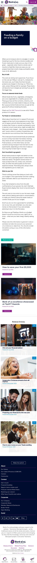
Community (4, 476)
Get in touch (4, 483)
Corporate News (6, 503)
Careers (3, 474)
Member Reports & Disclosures (10, 505)
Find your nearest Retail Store (10, 489)
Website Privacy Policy (20, 545)
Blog (22, 518)
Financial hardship (6, 485)
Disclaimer (21, 548)
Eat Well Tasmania (15, 110)
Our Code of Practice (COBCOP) (11, 471)
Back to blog (7, 240)
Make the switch (18, 463)
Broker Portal (5, 507)
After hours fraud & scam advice (11, 494)
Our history (4, 469)
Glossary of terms (8, 545)
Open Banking (5, 510)
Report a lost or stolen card (9, 487)
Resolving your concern (8, 492)
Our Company (5, 501)
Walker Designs (20, 553)
